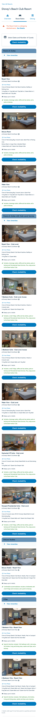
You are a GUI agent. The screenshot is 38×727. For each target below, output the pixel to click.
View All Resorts (7, 4)
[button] (19, 68)
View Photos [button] (7, 85)
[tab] (8, 17)
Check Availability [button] (19, 42)
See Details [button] (21, 28)
